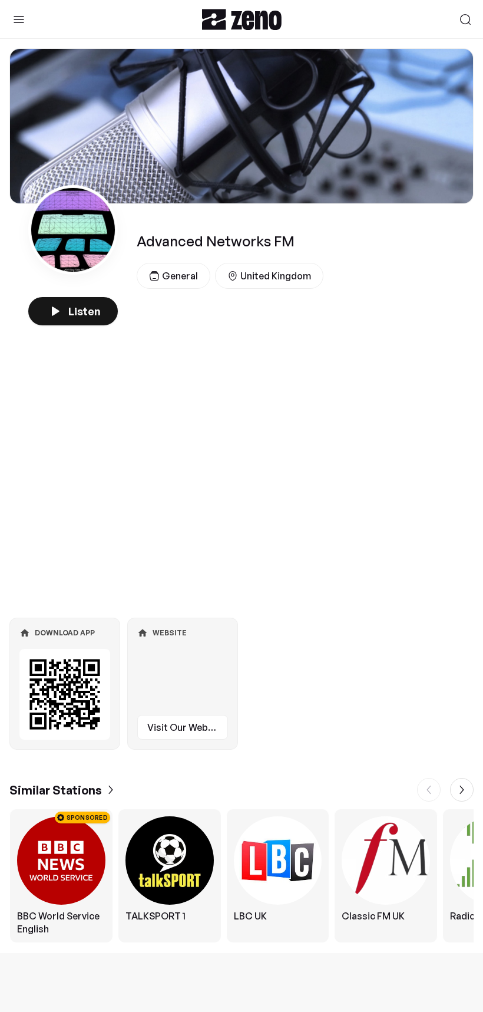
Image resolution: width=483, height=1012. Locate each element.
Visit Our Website (186, 727)
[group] (241, 876)
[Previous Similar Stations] (429, 790)
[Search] (465, 19)
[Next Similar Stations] (462, 790)
